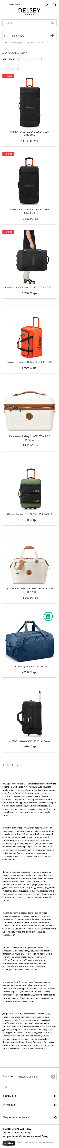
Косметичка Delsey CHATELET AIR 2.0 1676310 (29, 438)
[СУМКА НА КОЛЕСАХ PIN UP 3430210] (29, 710)
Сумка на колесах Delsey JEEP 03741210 (29, 362)
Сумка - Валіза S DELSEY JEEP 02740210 (29, 514)
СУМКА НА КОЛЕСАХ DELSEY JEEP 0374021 (29, 287)
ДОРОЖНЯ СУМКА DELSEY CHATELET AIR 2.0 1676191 (29, 590)
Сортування (8, 58)
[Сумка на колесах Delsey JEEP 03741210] (29, 331)
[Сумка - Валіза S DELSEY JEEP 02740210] (29, 483)
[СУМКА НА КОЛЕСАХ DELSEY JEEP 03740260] (29, 101)
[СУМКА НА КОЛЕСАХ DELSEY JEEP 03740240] (29, 179)
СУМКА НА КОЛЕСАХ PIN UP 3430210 (29, 740)
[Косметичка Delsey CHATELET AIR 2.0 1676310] (29, 406)
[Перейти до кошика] (54, 5)
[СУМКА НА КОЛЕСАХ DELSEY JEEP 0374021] (29, 257)
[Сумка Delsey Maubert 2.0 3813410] (29, 636)
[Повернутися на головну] (5, 42)
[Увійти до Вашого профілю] (47, 4)
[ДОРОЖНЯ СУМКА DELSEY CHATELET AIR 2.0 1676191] (29, 558)
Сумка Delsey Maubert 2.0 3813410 (29, 666)
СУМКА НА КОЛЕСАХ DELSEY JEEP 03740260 (29, 133)
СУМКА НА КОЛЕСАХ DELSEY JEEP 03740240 (29, 211)
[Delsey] (29, 12)
